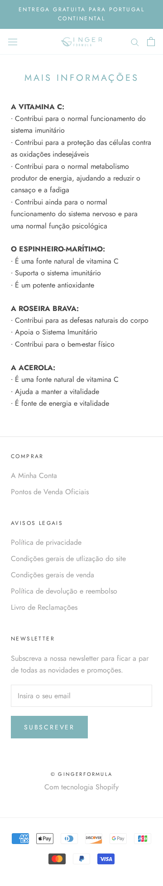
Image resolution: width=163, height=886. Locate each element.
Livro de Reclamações (44, 607)
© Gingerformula (81, 774)
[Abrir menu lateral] (12, 41)
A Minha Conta (34, 475)
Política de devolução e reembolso (64, 591)
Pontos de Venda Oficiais (50, 492)
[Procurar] (135, 41)
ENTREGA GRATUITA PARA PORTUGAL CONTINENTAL (81, 14)
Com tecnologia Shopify (81, 787)
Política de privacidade (46, 542)
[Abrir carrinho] (151, 41)
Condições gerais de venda (52, 575)
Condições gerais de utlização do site (68, 558)
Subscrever (49, 727)
